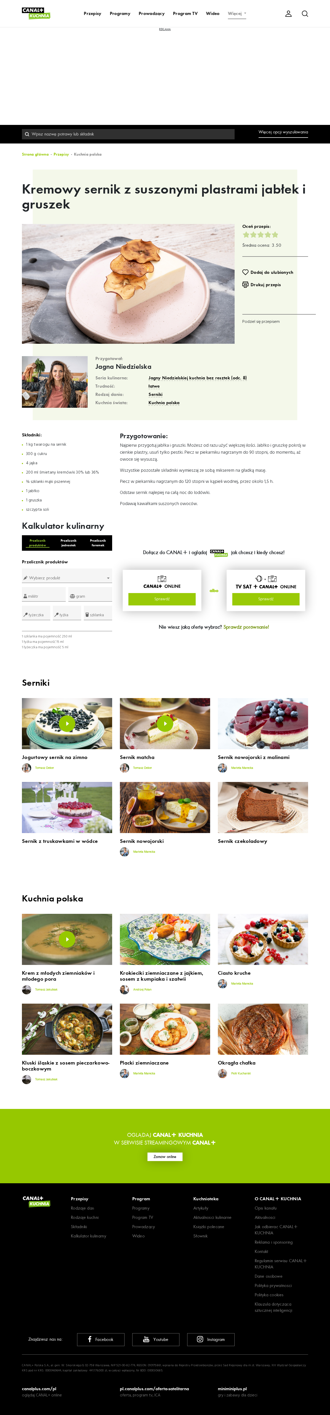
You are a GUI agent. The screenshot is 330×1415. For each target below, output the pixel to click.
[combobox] (128, 134)
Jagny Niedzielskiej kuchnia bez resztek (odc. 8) (197, 377)
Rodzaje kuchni (84, 1217)
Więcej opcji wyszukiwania (283, 132)
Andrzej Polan (142, 989)
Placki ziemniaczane (144, 1063)
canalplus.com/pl (39, 1388)
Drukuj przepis (266, 284)
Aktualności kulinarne (212, 1217)
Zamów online (165, 1156)
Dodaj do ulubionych (272, 272)
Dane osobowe (269, 1276)
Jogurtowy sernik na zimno (55, 757)
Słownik (200, 1236)
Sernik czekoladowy (242, 841)
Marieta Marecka (241, 768)
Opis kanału (266, 1208)
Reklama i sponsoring (274, 1242)
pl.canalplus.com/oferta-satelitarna (154, 1388)
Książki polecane (209, 1226)
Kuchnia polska (163, 402)
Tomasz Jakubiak (46, 989)
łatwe (154, 386)
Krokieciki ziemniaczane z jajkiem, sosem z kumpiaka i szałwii (161, 976)
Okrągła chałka (236, 1063)
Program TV (185, 13)
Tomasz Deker (44, 768)
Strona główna (35, 154)
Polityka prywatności (273, 1285)
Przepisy (92, 13)
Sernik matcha (137, 757)
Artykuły (200, 1208)
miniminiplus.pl (232, 1388)
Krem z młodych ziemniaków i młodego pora (58, 976)
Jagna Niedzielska (123, 367)
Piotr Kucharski (240, 1073)
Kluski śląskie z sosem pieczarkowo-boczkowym (66, 1066)
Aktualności (265, 1217)
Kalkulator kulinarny (88, 1236)
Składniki (79, 1226)
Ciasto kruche (234, 973)
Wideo (213, 13)
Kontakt (261, 1251)
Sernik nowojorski (142, 841)
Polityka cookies (269, 1295)
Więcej (235, 13)
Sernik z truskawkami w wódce (60, 841)
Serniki (155, 394)
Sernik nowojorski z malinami (254, 757)
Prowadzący (152, 13)
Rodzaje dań (82, 1208)
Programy (120, 13)
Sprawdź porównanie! (246, 627)
